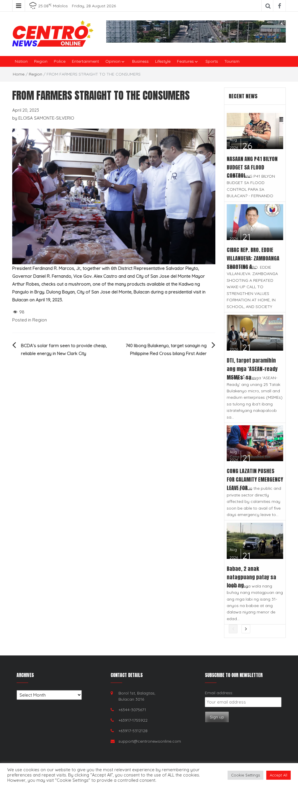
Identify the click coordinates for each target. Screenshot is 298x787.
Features (185, 61)
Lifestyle (163, 61)
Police (59, 61)
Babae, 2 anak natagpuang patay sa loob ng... (251, 577)
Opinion (112, 61)
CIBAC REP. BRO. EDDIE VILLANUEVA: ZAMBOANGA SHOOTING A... (253, 258)
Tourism (232, 61)
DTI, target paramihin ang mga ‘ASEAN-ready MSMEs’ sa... (252, 368)
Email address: (219, 692)
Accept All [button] (278, 775)
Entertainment (85, 61)
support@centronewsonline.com (149, 741)
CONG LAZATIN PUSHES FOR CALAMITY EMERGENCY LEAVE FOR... (255, 479)
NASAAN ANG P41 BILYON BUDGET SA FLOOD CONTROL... (252, 167)
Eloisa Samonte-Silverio (46, 118)
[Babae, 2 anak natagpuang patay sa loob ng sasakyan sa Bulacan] (255, 540)
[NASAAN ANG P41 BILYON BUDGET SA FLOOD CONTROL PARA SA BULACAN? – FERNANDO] (255, 130)
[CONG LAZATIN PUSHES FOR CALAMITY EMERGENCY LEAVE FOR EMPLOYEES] (255, 443)
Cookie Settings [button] (245, 775)
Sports (211, 61)
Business (140, 61)
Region (40, 61)
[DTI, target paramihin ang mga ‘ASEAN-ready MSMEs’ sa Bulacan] (255, 332)
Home (18, 74)
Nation (21, 61)
